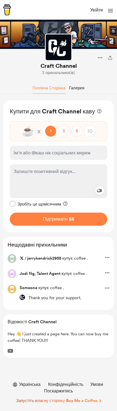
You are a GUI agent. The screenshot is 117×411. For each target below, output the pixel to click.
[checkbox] (35, 203)
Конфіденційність (65, 384)
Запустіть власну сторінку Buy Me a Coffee (56, 400)
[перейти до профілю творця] (58, 47)
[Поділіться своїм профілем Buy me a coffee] (110, 57)
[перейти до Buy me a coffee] (7, 9)
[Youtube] (10, 351)
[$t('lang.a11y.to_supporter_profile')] (22, 297)
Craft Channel (59, 66)
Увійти (96, 10)
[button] (110, 10)
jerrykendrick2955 (44, 258)
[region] (58, 166)
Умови (96, 384)
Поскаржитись (58, 391)
